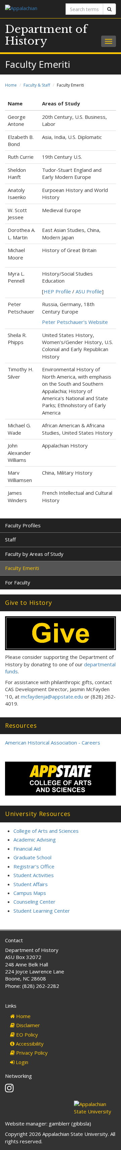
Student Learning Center (41, 910)
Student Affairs (30, 884)
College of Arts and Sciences (46, 830)
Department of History (46, 35)
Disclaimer (27, 1025)
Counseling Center (34, 901)
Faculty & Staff (37, 85)
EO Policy (26, 1034)
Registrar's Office (33, 866)
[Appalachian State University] (30, 9)
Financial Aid (27, 848)
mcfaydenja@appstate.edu (52, 696)
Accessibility (29, 1043)
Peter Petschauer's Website (75, 322)
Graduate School (32, 857)
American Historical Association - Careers (52, 742)
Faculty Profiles (23, 525)
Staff (10, 539)
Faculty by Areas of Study (34, 553)
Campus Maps (29, 893)
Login (21, 1062)
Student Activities (33, 875)
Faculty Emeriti (22, 568)
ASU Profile (89, 291)
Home (11, 85)
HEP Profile (57, 291)
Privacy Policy (31, 1052)
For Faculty (17, 582)
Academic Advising (34, 839)
